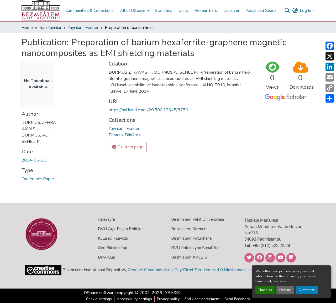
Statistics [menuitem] (163, 10)
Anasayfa (106, 219)
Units (183, 10)
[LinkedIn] (329, 67)
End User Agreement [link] (202, 298)
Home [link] (27, 28)
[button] (41, 10)
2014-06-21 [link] (34, 160)
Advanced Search (261, 10)
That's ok (265, 289)
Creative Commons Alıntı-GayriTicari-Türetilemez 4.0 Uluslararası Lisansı (193, 270)
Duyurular (106, 257)
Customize (306, 289)
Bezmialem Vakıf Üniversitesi (197, 219)
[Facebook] (329, 46)
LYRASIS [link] (171, 293)
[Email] (329, 77)
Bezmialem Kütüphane (191, 238)
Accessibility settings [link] (134, 298)
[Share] (329, 98)
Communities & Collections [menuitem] (89, 10)
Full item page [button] (129, 147)
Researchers (205, 10)
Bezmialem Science (188, 229)
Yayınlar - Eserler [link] (83, 28)
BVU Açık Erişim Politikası (121, 229)
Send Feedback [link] (237, 298)
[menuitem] (134, 10)
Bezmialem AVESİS (189, 257)
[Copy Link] (329, 88)
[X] (329, 56)
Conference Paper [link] (38, 179)
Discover (231, 10)
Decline (285, 289)
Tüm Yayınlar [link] (50, 28)
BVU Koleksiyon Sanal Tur (195, 248)
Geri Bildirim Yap (112, 248)
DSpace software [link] (100, 293)
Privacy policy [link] (168, 298)
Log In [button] (306, 10)
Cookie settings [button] (99, 298)
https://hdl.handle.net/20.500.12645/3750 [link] (148, 110)
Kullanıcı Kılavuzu (113, 238)
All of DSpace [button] (132, 10)
